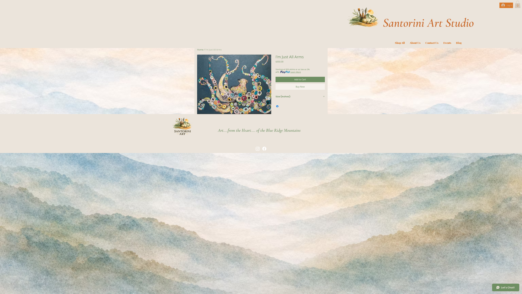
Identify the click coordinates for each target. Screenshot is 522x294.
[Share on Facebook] (277, 106)
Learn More (295, 72)
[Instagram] (257, 148)
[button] (518, 4)
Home (200, 49)
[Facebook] (264, 148)
